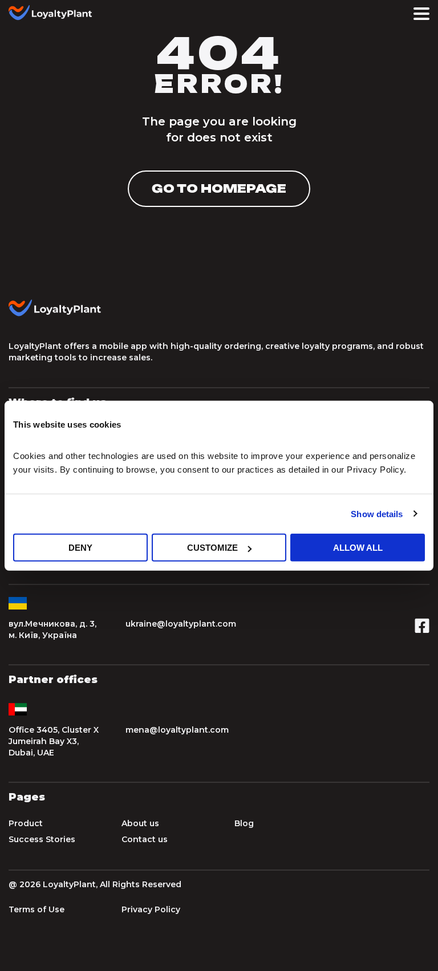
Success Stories (42, 839)
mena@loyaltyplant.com (177, 730)
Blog (244, 823)
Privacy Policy (150, 909)
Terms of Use (36, 909)
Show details (377, 513)
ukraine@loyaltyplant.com (180, 624)
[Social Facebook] (422, 629)
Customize (212, 547)
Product (26, 823)
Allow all (358, 547)
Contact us (144, 839)
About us (140, 823)
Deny (80, 547)
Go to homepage (219, 188)
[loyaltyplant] (54, 13)
